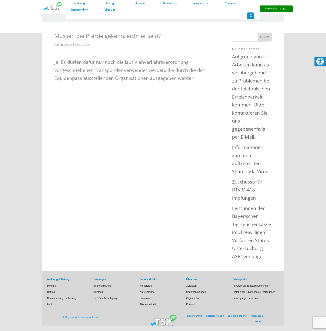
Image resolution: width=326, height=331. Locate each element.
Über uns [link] (109, 9)
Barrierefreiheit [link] (215, 315)
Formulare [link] (230, 3)
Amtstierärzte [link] (200, 3)
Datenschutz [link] (194, 315)
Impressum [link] (257, 315)
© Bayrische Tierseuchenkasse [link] (80, 317)
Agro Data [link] (66, 44)
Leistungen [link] (140, 3)
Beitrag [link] (109, 3)
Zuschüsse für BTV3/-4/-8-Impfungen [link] (247, 189)
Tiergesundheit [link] (79, 9)
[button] (265, 37)
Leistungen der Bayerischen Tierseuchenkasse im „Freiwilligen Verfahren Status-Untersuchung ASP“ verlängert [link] (251, 232)
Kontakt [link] (259, 321)
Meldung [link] (79, 3)
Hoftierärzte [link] (170, 3)
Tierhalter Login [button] (276, 8)
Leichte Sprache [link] (237, 315)
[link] (320, 61)
